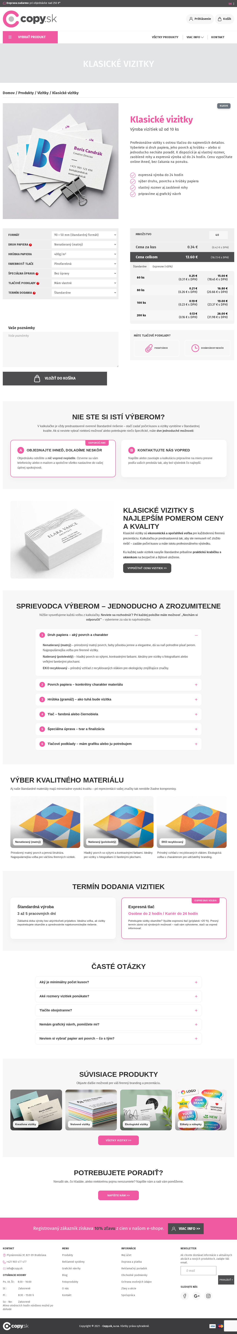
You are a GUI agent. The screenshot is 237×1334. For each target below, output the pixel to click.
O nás (65, 1288)
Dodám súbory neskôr (212, 348)
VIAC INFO (194, 37)
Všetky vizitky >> (118, 1140)
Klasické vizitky (65, 93)
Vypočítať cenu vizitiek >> (147, 568)
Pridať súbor (161, 348)
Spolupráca (128, 1295)
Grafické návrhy (71, 1268)
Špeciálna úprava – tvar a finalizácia (72, 729)
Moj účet (126, 1255)
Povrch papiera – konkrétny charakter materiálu (82, 684)
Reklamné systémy (73, 1261)
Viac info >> (189, 1228)
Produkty (26, 93)
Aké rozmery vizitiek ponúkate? (64, 996)
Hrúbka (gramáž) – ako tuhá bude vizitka (76, 699)
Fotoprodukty (70, 1281)
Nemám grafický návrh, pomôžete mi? (69, 1024)
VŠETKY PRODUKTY (165, 37)
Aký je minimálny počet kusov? (64, 982)
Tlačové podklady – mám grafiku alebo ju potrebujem (86, 744)
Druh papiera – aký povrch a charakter (74, 635)
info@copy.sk (15, 1268)
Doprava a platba (131, 1261)
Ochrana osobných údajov (136, 1281)
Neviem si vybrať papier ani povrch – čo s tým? (76, 1038)
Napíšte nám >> (118, 1195)
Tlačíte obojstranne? (55, 1010)
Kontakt (66, 1295)
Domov (9, 93)
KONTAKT (217, 37)
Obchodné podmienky (134, 1275)
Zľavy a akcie (128, 1288)
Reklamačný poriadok (134, 1268)
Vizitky (43, 93)
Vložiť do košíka (60, 378)
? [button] (30, 244)
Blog (65, 1275)
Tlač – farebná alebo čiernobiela (69, 714)
